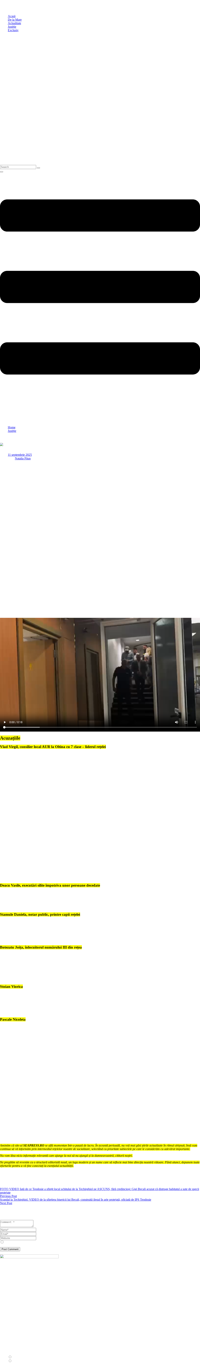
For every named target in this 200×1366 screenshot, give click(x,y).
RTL (16, 1361)
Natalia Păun (23, 458)
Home (11, 427)
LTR (16, 1357)
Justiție (12, 431)
